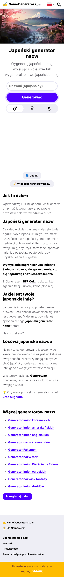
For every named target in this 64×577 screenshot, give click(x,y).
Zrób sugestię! (13, 397)
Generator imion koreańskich (29, 420)
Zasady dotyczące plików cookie (23, 554)
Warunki (8, 543)
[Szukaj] (59, 4)
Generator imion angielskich (28, 435)
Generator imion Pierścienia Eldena (33, 464)
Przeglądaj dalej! (17, 496)
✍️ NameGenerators (18, 522)
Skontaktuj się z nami (16, 537)
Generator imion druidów (26, 486)
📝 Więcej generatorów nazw (31, 183)
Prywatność (10, 548)
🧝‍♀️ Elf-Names (14, 528)
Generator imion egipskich (27, 471)
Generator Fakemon (22, 449)
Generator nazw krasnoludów (29, 442)
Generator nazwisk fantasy (27, 479)
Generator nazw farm (23, 457)
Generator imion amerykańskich (31, 427)
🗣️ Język (32, 175)
